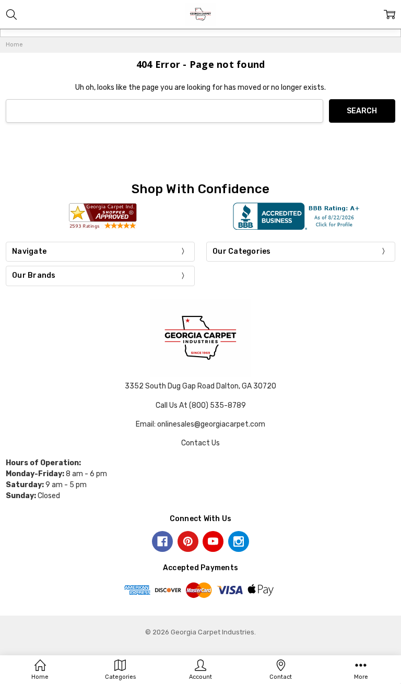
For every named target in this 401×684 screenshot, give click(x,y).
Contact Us (200, 443)
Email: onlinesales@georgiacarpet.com (200, 424)
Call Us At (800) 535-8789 (201, 405)
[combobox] (164, 111)
